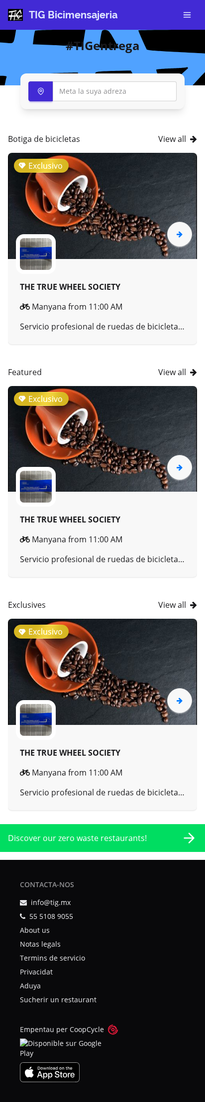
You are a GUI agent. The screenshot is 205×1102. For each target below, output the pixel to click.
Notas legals (40, 944)
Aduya (30, 985)
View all (172, 138)
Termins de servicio (52, 958)
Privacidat (36, 971)
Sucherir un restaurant (58, 999)
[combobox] (102, 91)
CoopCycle (87, 1029)
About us (35, 930)
